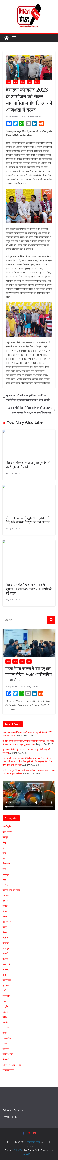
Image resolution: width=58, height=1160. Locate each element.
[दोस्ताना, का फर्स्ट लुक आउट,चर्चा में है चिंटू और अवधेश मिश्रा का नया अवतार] (29, 487)
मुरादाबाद (6, 985)
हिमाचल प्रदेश (8, 1069)
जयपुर (5, 884)
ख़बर (8, 82)
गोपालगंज (6, 863)
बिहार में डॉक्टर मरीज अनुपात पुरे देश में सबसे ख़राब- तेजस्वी (28, 465)
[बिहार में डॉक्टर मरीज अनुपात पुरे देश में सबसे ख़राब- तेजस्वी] (29, 432)
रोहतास (5, 1011)
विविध (37, 82)
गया (4, 858)
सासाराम (6, 1048)
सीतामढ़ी (6, 1059)
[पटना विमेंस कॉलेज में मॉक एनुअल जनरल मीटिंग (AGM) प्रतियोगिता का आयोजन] (29, 643)
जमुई (4, 879)
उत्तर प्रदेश (7, 831)
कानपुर (5, 837)
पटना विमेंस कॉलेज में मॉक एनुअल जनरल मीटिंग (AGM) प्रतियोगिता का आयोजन (28, 674)
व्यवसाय (6, 1027)
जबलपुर (6, 874)
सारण (5, 1043)
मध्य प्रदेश (7, 964)
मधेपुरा (5, 958)
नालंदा (5, 905)
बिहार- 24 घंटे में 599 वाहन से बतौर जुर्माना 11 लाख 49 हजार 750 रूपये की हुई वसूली (29, 589)
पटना (15, 82)
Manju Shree (35, 116)
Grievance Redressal (14, 1110)
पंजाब (5, 911)
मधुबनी (5, 953)
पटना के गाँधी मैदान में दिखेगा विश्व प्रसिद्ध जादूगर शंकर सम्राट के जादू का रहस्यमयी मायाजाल (29, 410)
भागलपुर (6, 948)
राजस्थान (6, 995)
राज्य (29, 82)
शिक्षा (29, 661)
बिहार (22, 82)
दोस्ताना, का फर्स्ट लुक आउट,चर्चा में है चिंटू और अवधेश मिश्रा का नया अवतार (28, 520)
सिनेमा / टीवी (8, 1054)
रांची (4, 990)
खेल (4, 852)
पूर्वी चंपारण (7, 921)
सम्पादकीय (7, 1038)
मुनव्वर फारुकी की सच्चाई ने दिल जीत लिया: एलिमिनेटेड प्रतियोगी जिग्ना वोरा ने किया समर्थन (28, 397)
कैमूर (4, 842)
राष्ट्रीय (6, 1006)
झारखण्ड (6, 895)
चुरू (4, 868)
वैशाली (5, 1022)
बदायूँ (5, 927)
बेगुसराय (6, 937)
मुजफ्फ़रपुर (7, 979)
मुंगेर (4, 974)
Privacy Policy (10, 1116)
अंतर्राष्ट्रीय (7, 826)
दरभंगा (5, 900)
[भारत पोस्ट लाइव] (6, 38)
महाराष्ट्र (6, 969)
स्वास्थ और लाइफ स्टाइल (13, 1064)
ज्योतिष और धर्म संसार (11, 889)
